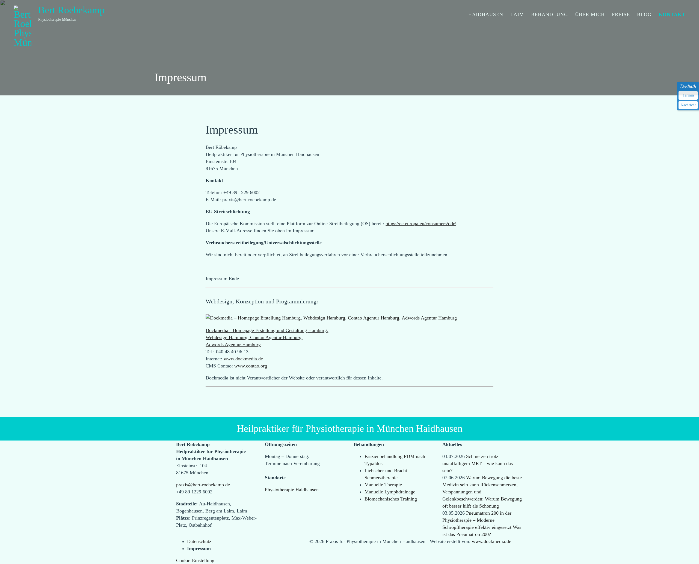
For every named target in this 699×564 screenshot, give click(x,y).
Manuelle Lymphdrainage (390, 491)
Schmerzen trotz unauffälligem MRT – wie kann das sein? (477, 463)
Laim (517, 23)
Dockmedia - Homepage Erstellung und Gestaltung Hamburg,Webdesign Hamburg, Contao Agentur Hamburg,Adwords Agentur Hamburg (267, 337)
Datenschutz (199, 541)
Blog (644, 23)
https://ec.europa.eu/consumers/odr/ (421, 223)
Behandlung (549, 23)
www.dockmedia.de (243, 358)
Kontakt (672, 23)
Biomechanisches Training (391, 499)
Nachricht (688, 105)
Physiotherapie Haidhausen (292, 489)
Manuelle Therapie (383, 484)
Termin (688, 95)
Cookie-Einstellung (195, 560)
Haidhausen (485, 23)
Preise (621, 23)
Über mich (590, 23)
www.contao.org (250, 366)
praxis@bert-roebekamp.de (203, 484)
